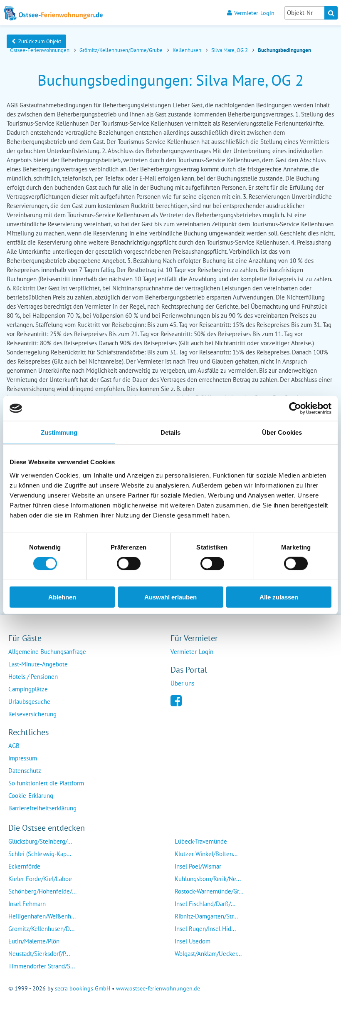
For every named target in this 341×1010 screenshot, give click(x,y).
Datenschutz (24, 771)
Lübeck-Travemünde (201, 841)
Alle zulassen (278, 596)
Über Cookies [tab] (282, 432)
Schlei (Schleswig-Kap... (39, 854)
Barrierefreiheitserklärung (42, 808)
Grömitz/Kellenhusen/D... (41, 929)
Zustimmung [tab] (59, 432)
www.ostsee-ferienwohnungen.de (158, 988)
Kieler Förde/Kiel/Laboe (40, 879)
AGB (14, 746)
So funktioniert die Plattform (46, 783)
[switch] (129, 563)
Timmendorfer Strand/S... (41, 966)
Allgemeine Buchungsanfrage (47, 652)
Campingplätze (28, 689)
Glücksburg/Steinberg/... (40, 841)
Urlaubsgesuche (29, 702)
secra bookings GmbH (82, 988)
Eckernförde (24, 866)
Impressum (22, 758)
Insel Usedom (192, 941)
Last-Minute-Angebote (38, 664)
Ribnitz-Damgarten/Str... (206, 916)
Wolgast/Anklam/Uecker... (208, 954)
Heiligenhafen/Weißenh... (42, 916)
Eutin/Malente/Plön (33, 941)
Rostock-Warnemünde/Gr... (209, 891)
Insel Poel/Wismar (198, 866)
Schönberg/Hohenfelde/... (42, 891)
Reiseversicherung (32, 714)
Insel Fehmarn (27, 904)
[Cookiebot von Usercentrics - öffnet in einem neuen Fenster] (295, 408)
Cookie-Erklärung (30, 796)
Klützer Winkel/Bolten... (206, 854)
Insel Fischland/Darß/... (205, 904)
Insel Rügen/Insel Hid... (205, 929)
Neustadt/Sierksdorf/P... (39, 954)
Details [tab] (171, 432)
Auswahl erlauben (170, 596)
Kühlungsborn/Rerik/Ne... (208, 879)
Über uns (182, 683)
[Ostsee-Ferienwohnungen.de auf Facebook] (176, 700)
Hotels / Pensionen (33, 677)
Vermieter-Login (254, 13)
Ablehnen (62, 596)
